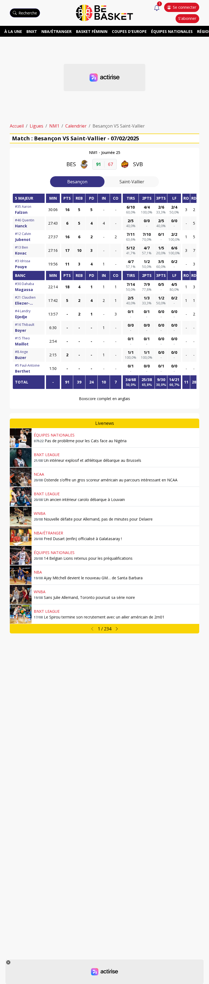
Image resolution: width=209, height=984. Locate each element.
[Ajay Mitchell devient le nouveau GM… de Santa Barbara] (21, 574)
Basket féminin (91, 31)
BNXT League (47, 454)
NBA (38, 572)
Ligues (36, 126)
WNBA (39, 513)
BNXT (31, 31)
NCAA (39, 474)
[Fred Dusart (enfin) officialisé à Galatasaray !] (21, 535)
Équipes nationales (172, 31)
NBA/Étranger (56, 31)
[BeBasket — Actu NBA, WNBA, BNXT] (104, 13)
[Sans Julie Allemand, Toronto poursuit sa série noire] (21, 594)
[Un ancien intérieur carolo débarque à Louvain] (21, 496)
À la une (13, 31)
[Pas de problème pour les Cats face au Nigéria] (21, 437)
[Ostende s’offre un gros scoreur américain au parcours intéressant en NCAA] (21, 477)
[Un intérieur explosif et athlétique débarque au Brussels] (21, 457)
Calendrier (76, 126)
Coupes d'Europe (129, 31)
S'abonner (187, 18)
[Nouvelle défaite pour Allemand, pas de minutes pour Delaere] (21, 516)
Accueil (17, 126)
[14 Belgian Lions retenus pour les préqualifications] (21, 555)
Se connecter (184, 7)
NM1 (54, 126)
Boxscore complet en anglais (104, 398)
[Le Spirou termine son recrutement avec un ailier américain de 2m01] (21, 614)
